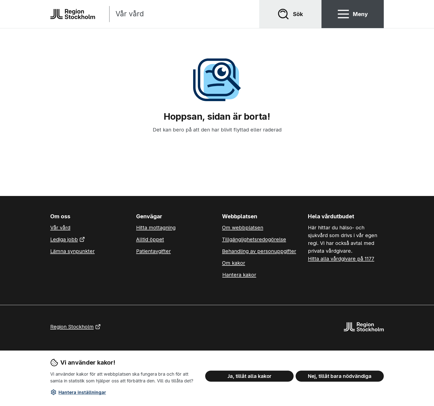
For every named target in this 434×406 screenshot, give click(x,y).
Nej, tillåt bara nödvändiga (339, 376)
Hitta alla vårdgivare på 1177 (341, 259)
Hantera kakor (239, 275)
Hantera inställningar (82, 392)
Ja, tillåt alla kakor (250, 376)
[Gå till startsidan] (72, 14)
